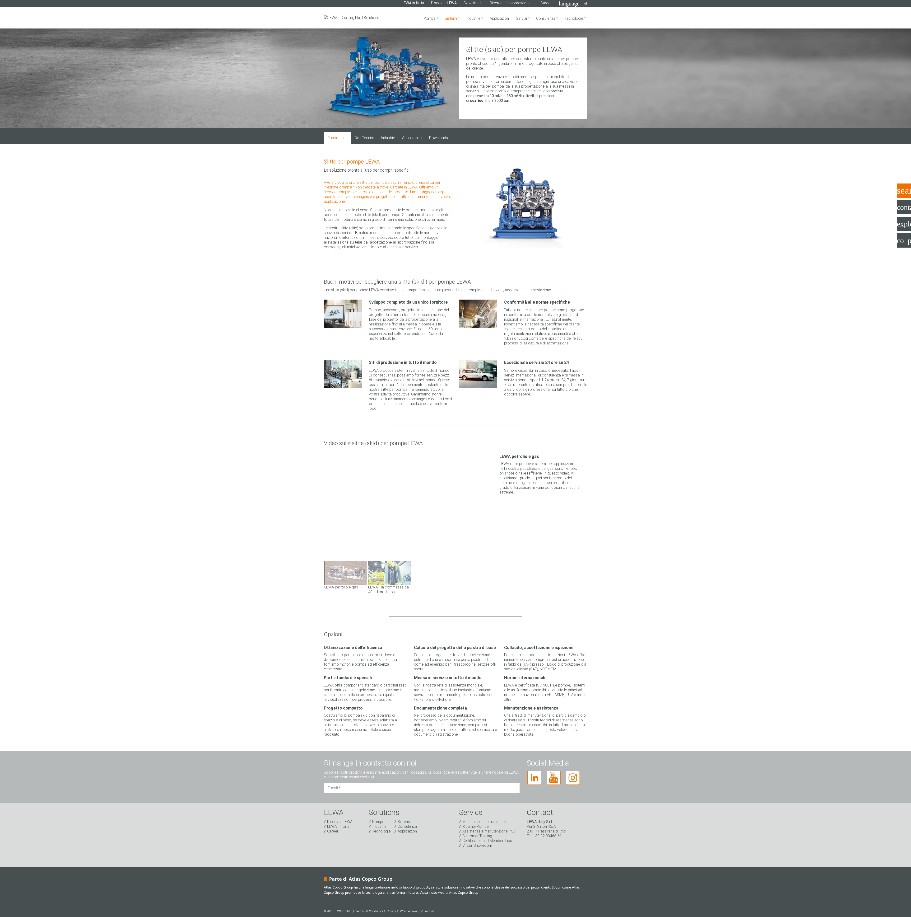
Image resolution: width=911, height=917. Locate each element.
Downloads (473, 3)
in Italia (412, 3)
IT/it (573, 3)
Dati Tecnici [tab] (364, 138)
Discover (444, 3)
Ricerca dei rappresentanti (511, 3)
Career (546, 3)
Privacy (391, 911)
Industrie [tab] (388, 138)
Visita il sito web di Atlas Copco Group (449, 892)
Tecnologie (574, 18)
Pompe (430, 18)
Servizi (522, 18)
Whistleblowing (410, 911)
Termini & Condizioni (369, 911)
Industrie (473, 18)
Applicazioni (500, 18)
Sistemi (451, 18)
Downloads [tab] (438, 138)
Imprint (429, 911)
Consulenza (546, 18)
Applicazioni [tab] (412, 138)
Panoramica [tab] (337, 138)
